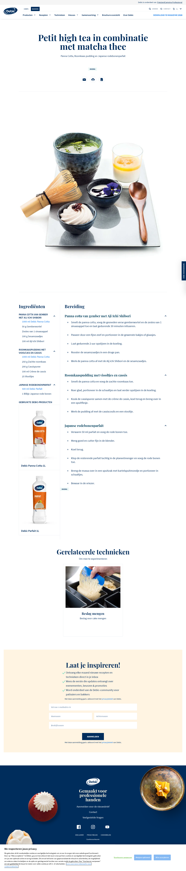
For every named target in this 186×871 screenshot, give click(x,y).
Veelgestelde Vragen (93, 817)
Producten (28, 15)
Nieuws (71, 15)
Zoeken (155, 9)
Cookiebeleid (106, 835)
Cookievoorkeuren (93, 839)
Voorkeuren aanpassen (123, 857)
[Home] (10, 11)
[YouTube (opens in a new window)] (107, 827)
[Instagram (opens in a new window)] (93, 827)
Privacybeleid (92, 835)
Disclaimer (79, 835)
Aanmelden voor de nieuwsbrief (93, 806)
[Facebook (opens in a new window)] (78, 827)
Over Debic (128, 15)
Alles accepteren (162, 857)
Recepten (43, 15)
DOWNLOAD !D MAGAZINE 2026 (167, 15)
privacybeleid (107, 699)
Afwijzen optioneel (143, 857)
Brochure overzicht (111, 15)
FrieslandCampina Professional (169, 2)
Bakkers (35, 9)
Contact (167, 9)
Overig (92, 69)
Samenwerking (89, 15)
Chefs (26, 9)
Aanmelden (93, 736)
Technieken (59, 15)
